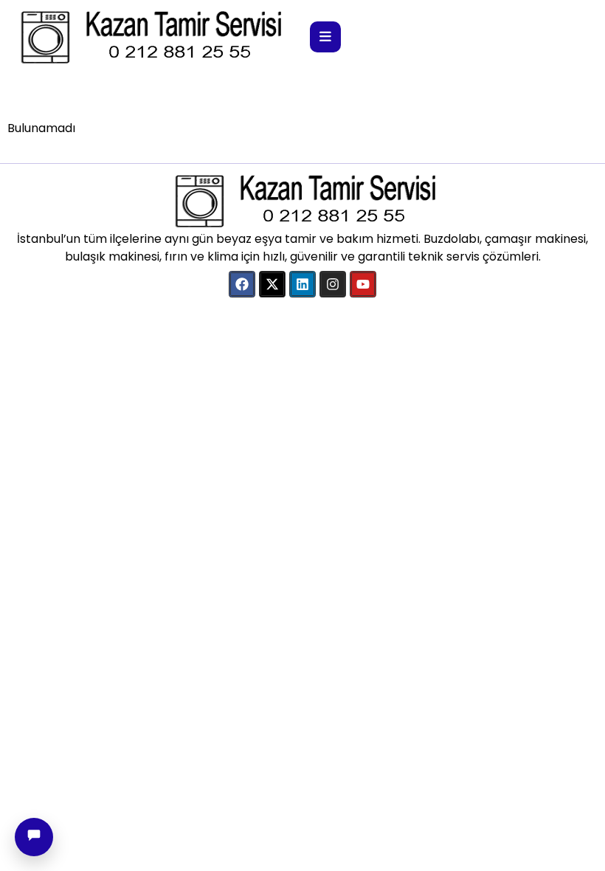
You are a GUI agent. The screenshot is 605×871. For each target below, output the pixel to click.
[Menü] (325, 36)
